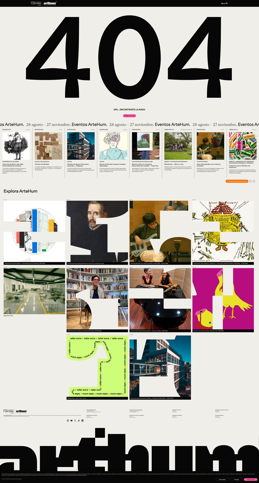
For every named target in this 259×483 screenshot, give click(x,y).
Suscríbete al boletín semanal (238, 181)
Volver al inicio (129, 116)
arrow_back (250, 181)
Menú (223, 3)
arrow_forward (254, 181)
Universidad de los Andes (8, 415)
